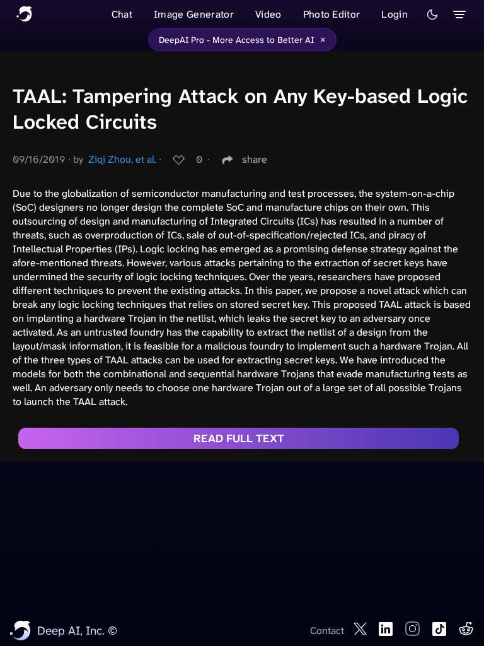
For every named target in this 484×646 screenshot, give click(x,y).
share (254, 159)
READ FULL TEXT (238, 438)
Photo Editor (331, 14)
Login (394, 14)
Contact (327, 630)
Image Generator (194, 14)
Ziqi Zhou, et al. (122, 159)
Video (268, 14)
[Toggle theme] (432, 14)
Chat (122, 14)
